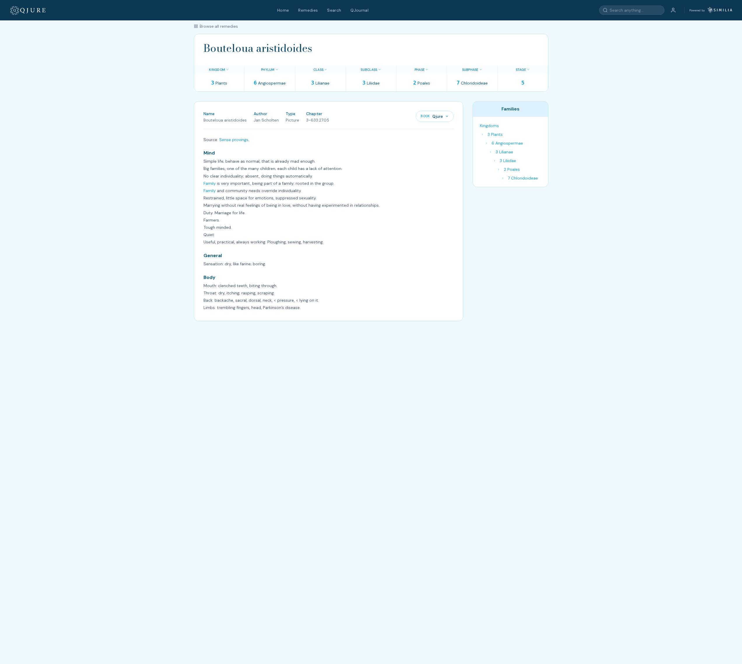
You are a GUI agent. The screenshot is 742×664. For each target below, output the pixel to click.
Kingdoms (489, 125)
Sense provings (233, 139)
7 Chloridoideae (523, 178)
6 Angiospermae (507, 143)
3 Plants (495, 134)
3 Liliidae (508, 160)
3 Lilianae (504, 151)
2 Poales (512, 169)
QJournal (359, 10)
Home (283, 10)
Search (334, 10)
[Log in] (673, 10)
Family (210, 183)
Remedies (308, 10)
